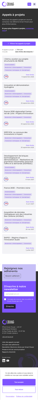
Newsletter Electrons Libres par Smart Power (18, 347)
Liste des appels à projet (10, 342)
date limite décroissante (24, 52)
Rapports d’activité (8, 352)
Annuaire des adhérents (10, 345)
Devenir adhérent (12, 276)
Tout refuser (19, 389)
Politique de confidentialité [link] (24, 396)
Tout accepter (19, 382)
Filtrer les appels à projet (20, 44)
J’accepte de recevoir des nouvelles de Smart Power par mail (20, 300)
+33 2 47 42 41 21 (7, 337)
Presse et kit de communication (13, 349)
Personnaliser (10, 396)
